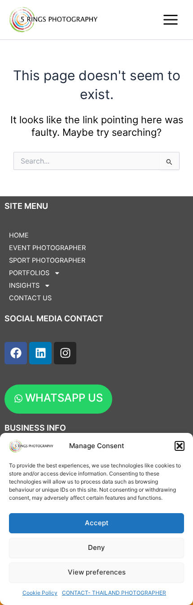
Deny (96, 547)
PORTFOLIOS (29, 273)
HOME (19, 235)
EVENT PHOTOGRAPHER (47, 248)
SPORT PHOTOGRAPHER (47, 260)
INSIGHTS (24, 285)
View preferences (97, 572)
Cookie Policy (39, 592)
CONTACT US (30, 298)
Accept (97, 523)
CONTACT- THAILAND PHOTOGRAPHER (114, 592)
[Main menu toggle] (170, 19)
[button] (179, 445)
